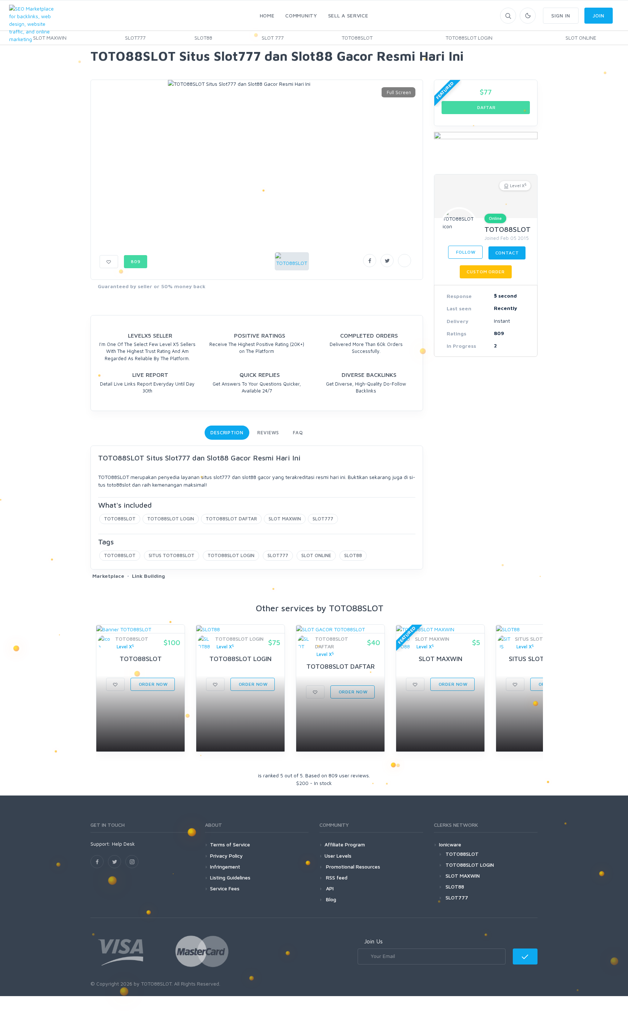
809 (136, 261)
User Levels (338, 856)
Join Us (373, 941)
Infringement (225, 866)
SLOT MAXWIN (285, 518)
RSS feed (336, 877)
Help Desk (123, 844)
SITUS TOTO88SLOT (171, 555)
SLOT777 (135, 38)
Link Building (148, 576)
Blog (330, 899)
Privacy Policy (226, 856)
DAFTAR (486, 107)
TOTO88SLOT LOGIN (469, 38)
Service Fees (224, 888)
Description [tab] (226, 432)
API (329, 888)
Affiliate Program (345, 844)
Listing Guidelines (230, 877)
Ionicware (450, 844)
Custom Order (485, 271)
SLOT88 (203, 38)
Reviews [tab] (268, 432)
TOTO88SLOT (357, 38)
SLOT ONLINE (580, 38)
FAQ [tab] (298, 432)
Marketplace (108, 576)
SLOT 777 (273, 38)
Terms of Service (230, 844)
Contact (507, 252)
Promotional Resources (352, 866)
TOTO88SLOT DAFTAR (231, 518)
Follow (465, 252)
